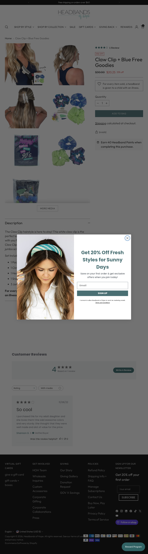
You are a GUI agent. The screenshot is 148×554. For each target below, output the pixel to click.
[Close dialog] (127, 238)
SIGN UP (102, 293)
